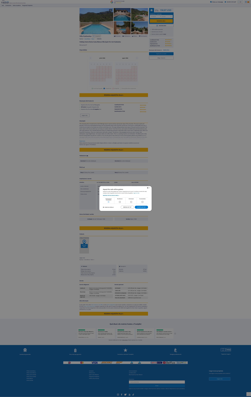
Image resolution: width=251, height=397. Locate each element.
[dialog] (125, 198)
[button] (125, 195)
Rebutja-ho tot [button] (127, 207)
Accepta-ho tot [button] (141, 207)
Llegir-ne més (136, 193)
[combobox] (147, 187)
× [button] (149, 187)
